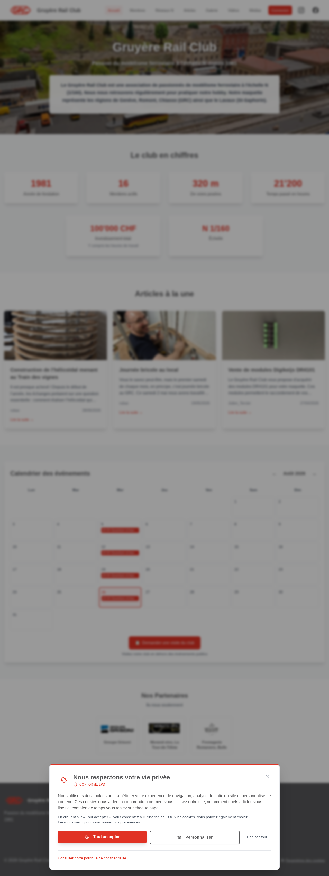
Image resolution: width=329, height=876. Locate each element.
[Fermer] (267, 776)
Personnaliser (199, 837)
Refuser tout (257, 837)
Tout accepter (106, 837)
